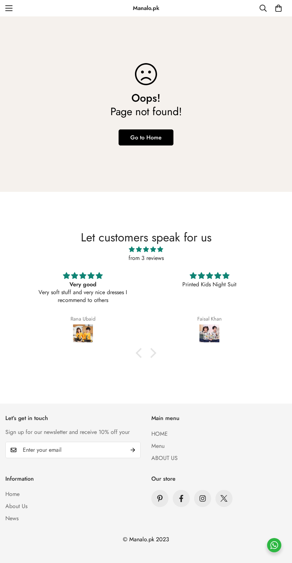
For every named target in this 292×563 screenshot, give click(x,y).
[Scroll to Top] (278, 524)
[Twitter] (224, 498)
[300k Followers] (181, 498)
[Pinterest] (159, 498)
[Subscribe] (133, 450)
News (12, 518)
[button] (278, 8)
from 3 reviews (146, 258)
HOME (159, 434)
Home (12, 494)
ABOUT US (164, 458)
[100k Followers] (202, 498)
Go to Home (146, 137)
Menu (158, 446)
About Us (16, 506)
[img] (146, 249)
